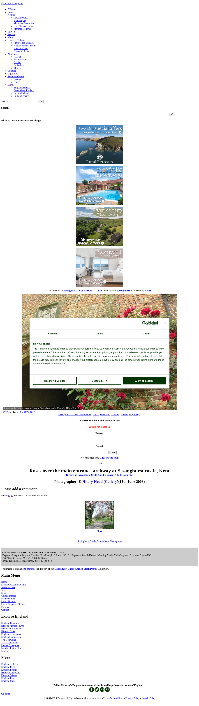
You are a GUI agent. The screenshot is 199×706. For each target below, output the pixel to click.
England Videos (21, 93)
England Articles (22, 87)
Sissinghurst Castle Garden (90, 541)
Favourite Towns (22, 51)
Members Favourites (24, 23)
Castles (17, 62)
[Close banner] (165, 323)
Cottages (18, 79)
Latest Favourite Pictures (13, 604)
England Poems (21, 96)
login (10, 495)
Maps (10, 37)
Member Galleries (22, 28)
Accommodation (15, 76)
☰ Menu (11, 9)
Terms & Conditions (113, 698)
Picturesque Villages (24, 42)
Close (99, 463)
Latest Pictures (21, 17)
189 (26, 411)
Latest (96, 414)
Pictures (11, 15)
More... (17, 68)
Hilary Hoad (71, 408)
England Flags (8, 678)
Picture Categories (10, 645)
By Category (20, 20)
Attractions (12, 54)
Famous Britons (9, 675)
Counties (11, 70)
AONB (17, 56)
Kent (106, 541)
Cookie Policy (149, 698)
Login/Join (12, 73)
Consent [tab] (53, 333)
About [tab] (146, 333)
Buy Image (134, 414)
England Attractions (11, 634)
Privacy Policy (132, 698)
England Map (8, 681)
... (11, 411)
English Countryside (11, 637)
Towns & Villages (16, 40)
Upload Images (8, 595)
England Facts (8, 667)
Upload (11, 31)
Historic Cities (21, 48)
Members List (8, 598)
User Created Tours (23, 26)
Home (10, 12)
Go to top (6, 693)
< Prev (4, 411)
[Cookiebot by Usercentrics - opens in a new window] (144, 323)
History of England (10, 672)
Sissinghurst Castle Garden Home (74, 414)
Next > (31, 411)
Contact (5, 609)
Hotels (17, 82)
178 (19, 411)
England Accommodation (13, 584)
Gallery (111, 482)
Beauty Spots (20, 59)
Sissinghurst (116, 541)
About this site (8, 587)
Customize (98, 380)
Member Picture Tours (12, 648)
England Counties (10, 623)
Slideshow (105, 414)
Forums (5, 607)
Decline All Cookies (54, 380)
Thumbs (115, 414)
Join (3, 590)
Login (4, 593)
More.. (10, 84)
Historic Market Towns (25, 45)
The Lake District (10, 642)
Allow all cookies (144, 380)
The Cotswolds (8, 639)
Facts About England (24, 90)
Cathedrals (19, 65)
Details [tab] (99, 333)
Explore (11, 34)
